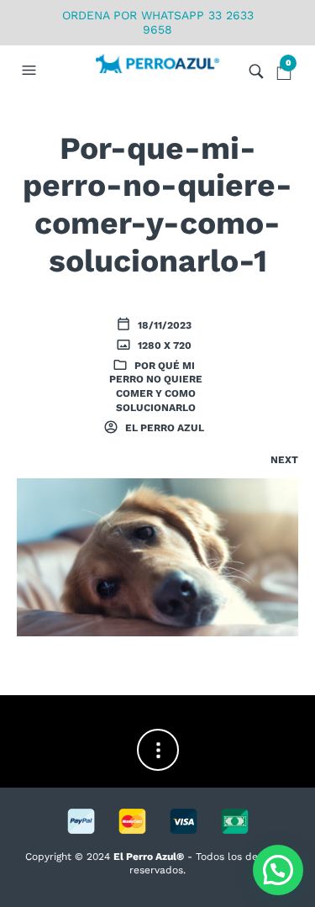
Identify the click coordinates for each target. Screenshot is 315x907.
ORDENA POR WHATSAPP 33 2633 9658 (158, 22)
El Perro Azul (163, 428)
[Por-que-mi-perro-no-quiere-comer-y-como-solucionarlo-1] (157, 556)
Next (284, 460)
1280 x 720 (163, 345)
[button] (31, 70)
